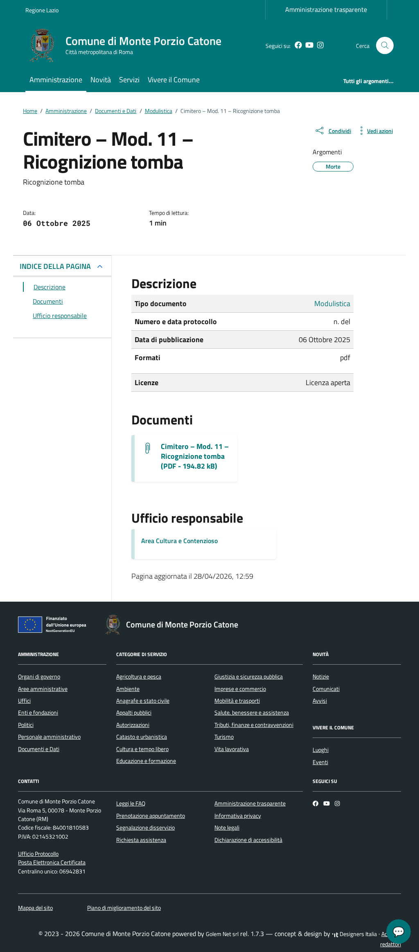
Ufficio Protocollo (38, 853)
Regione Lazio (42, 10)
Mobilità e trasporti (237, 700)
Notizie (321, 676)
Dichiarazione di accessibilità (248, 839)
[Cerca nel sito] (385, 45)
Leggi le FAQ (130, 803)
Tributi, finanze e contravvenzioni (253, 724)
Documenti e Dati (38, 748)
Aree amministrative (43, 688)
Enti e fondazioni (38, 712)
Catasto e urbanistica (141, 736)
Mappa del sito (35, 907)
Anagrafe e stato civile (142, 700)
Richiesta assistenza (141, 839)
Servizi (129, 79)
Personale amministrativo (49, 736)
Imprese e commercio (240, 688)
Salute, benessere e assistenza (251, 712)
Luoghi (321, 749)
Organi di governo (39, 676)
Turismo (224, 736)
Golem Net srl (222, 933)
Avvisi (320, 700)
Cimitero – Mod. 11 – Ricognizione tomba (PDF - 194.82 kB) (195, 456)
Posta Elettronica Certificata (52, 862)
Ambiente (128, 688)
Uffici (24, 700)
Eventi (320, 762)
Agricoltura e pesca (138, 676)
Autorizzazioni (132, 724)
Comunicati (326, 688)
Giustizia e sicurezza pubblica (248, 676)
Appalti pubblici (133, 712)
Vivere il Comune (174, 79)
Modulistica (332, 303)
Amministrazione (55, 79)
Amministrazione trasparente (326, 9)
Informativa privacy (237, 815)
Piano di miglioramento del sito (124, 907)
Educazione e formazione (146, 760)
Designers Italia (357, 933)
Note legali (226, 827)
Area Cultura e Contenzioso (179, 541)
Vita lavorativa (231, 748)
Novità (100, 79)
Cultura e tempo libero (142, 748)
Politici (26, 724)
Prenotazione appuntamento (150, 815)
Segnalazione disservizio (145, 827)
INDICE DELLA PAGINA (55, 266)
